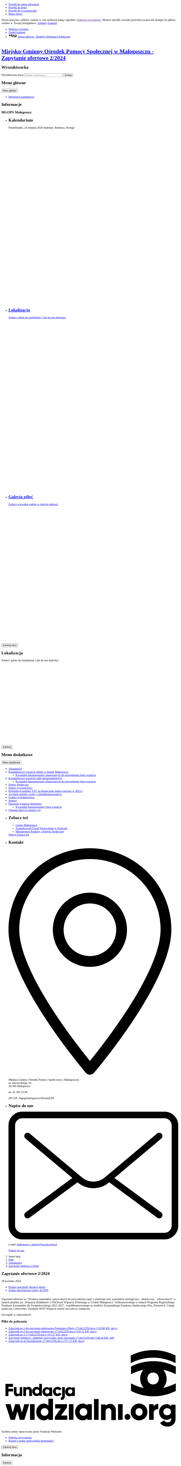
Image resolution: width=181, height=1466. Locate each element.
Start (11, 1259)
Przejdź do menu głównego (23, 4)
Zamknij (42, 23)
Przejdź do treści (17, 7)
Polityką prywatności (89, 19)
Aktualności (15, 1262)
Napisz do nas (16, 1250)
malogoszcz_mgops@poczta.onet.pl (37, 1244)
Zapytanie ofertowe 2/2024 (23, 1266)
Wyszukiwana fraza (12, 74)
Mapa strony (15, 13)
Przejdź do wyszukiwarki (22, 10)
